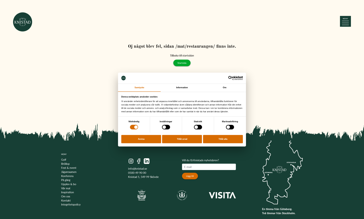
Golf (63, 160)
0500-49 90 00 (137, 173)
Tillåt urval (182, 139)
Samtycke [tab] (139, 87)
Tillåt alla (223, 139)
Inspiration (67, 192)
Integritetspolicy (71, 204)
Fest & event (68, 168)
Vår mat (65, 188)
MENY (64, 154)
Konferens (67, 176)
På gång (65, 180)
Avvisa (141, 139)
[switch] (166, 127)
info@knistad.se (137, 168)
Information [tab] (182, 87)
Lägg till (190, 176)
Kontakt (66, 200)
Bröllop (65, 164)
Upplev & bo (68, 184)
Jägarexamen (68, 172)
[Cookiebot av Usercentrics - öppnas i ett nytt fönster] (230, 78)
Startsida (181, 62)
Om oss (65, 196)
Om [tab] (224, 87)
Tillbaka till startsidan (182, 55)
